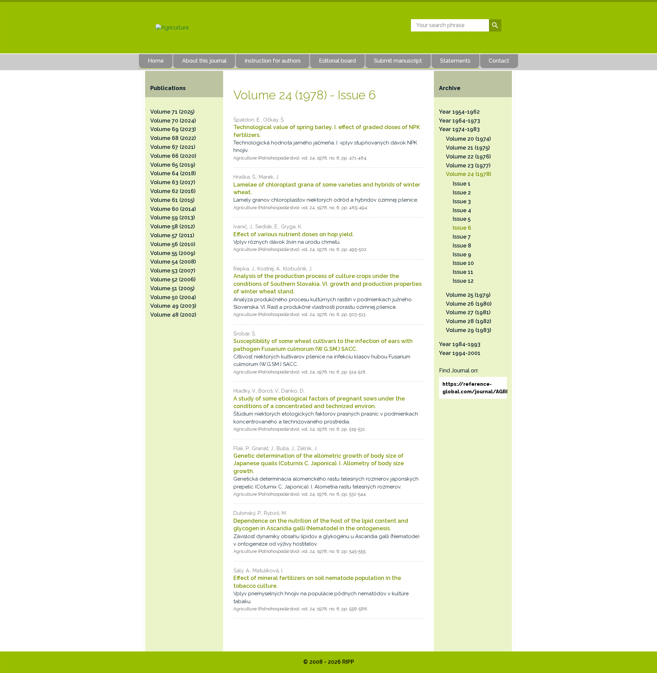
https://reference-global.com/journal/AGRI (474, 387)
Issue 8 (462, 245)
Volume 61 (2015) (172, 200)
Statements (455, 61)
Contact (499, 61)
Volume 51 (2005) (172, 288)
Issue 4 (462, 210)
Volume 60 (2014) (173, 209)
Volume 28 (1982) (468, 321)
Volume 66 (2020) (173, 156)
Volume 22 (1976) (468, 156)
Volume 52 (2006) (172, 279)
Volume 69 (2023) (173, 129)
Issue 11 (463, 272)
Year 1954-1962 (459, 112)
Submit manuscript (398, 61)
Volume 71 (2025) (172, 112)
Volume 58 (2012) (172, 226)
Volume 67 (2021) (172, 147)
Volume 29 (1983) (468, 330)
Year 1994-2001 (459, 353)
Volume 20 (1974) (468, 139)
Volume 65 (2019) (172, 165)
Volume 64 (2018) (173, 173)
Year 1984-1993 (459, 344)
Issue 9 (462, 254)
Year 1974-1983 (459, 129)
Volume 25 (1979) (468, 295)
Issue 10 (463, 263)
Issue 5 (462, 219)
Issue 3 (462, 201)
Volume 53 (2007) (172, 270)
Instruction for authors (273, 61)
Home (156, 61)
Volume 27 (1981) (468, 312)
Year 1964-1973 (459, 120)
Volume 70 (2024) (173, 120)
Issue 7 (462, 236)
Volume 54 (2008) (173, 261)
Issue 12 (463, 281)
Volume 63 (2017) (172, 182)
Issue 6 (462, 228)
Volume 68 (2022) (173, 138)
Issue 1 (462, 183)
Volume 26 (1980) (468, 304)
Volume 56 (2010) (172, 244)
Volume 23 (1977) (468, 165)
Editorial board (337, 61)
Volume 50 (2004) (173, 297)
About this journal (204, 61)
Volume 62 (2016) (172, 191)
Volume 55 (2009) (172, 253)
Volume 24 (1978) (468, 174)
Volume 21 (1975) (468, 147)
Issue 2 (462, 192)
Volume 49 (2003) (173, 306)
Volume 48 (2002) (173, 315)
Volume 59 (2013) (172, 217)
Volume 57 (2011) (172, 235)
